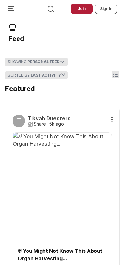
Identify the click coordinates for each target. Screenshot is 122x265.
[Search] (51, 9)
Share (40, 124)
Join (82, 8)
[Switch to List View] (115, 74)
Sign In (106, 8)
